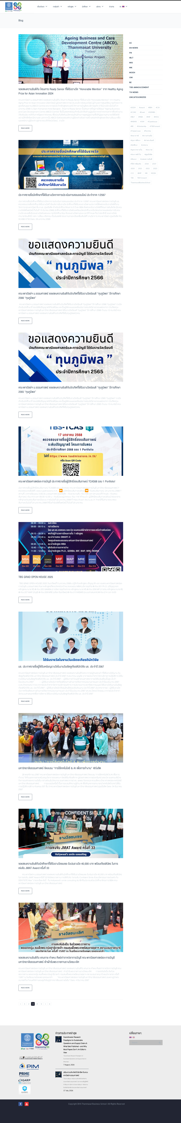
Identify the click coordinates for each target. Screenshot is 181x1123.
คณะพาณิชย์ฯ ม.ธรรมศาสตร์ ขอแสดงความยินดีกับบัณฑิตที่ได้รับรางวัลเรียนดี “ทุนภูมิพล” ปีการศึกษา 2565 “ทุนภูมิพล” (69, 389)
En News (133, 48)
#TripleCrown (136, 131)
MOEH (132, 72)
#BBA (150, 107)
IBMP (139, 173)
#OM (142, 122)
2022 (148, 168)
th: (121, 6)
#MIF (148, 117)
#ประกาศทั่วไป (136, 154)
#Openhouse (152, 122)
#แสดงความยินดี (146, 159)
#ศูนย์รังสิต (148, 154)
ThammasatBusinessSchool (140, 183)
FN (130, 53)
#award (142, 107)
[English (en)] (133, 1037)
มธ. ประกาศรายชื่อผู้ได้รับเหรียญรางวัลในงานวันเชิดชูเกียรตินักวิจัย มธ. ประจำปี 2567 (61, 666)
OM (131, 77)
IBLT (131, 58)
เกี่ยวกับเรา (40, 6)
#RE (132, 126)
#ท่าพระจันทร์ (149, 140)
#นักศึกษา (134, 145)
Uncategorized (137, 97)
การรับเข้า (56, 6)
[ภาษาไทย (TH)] (130, 1037)
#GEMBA (151, 112)
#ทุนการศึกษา (135, 140)
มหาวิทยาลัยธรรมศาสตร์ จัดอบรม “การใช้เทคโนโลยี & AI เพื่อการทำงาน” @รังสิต (59, 768)
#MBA (140, 117)
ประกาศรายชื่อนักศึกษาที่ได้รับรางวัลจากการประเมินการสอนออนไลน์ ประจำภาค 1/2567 (62, 195)
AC (130, 43)
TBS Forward (142, 178)
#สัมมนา (134, 159)
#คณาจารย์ (135, 136)
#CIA (158, 107)
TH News (133, 92)
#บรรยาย (144, 145)
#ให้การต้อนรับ (136, 164)
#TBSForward (155, 126)
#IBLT (133, 117)
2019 (154, 164)
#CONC (133, 112)
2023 (155, 168)
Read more (25, 128)
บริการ (98, 6)
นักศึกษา (85, 6)
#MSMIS (134, 122)
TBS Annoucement (139, 87)
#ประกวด (149, 150)
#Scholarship (141, 126)
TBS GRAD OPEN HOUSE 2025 (35, 577)
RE (130, 82)
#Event (142, 112)
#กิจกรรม (147, 131)
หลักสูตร (70, 6)
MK (130, 68)
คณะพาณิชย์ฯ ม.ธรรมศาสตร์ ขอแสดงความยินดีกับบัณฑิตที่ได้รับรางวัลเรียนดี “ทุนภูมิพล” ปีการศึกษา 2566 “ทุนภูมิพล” (69, 295)
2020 (133, 168)
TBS (132, 178)
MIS (131, 63)
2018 (147, 164)
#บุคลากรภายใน (136, 150)
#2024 (133, 107)
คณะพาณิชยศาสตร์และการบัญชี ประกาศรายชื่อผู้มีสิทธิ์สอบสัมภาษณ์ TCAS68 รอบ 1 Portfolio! (66, 481)
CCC (132, 173)
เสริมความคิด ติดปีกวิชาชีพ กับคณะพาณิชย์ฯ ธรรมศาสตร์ (75, 1074)
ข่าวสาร (111, 6)
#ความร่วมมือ (147, 136)
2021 (140, 168)
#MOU (156, 117)
